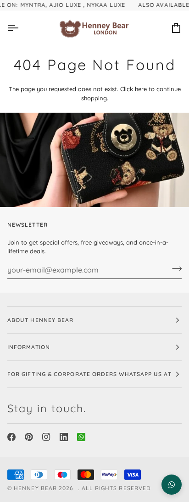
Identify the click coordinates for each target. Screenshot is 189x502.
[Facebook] (11, 437)
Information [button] (28, 347)
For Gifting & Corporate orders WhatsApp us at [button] (89, 374)
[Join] (174, 269)
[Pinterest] (29, 437)
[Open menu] (21, 28)
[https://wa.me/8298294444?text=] (81, 437)
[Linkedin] (64, 437)
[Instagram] (46, 437)
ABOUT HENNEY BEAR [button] (40, 319)
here (141, 89)
